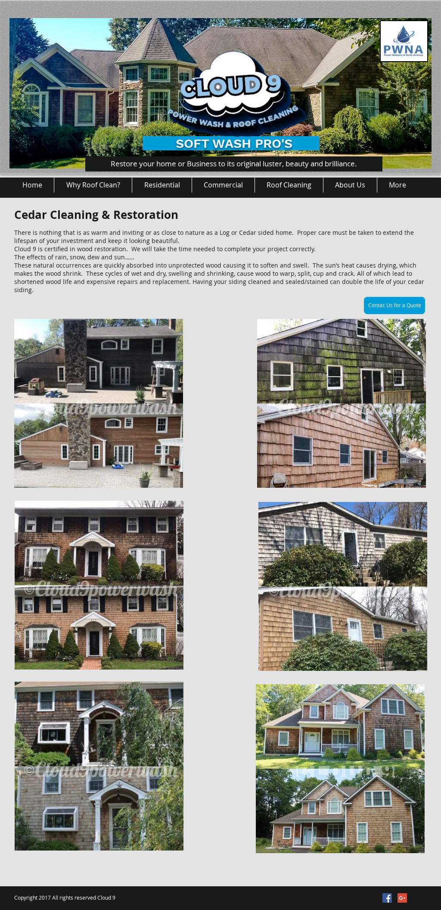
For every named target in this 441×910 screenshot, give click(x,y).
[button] (162, 185)
